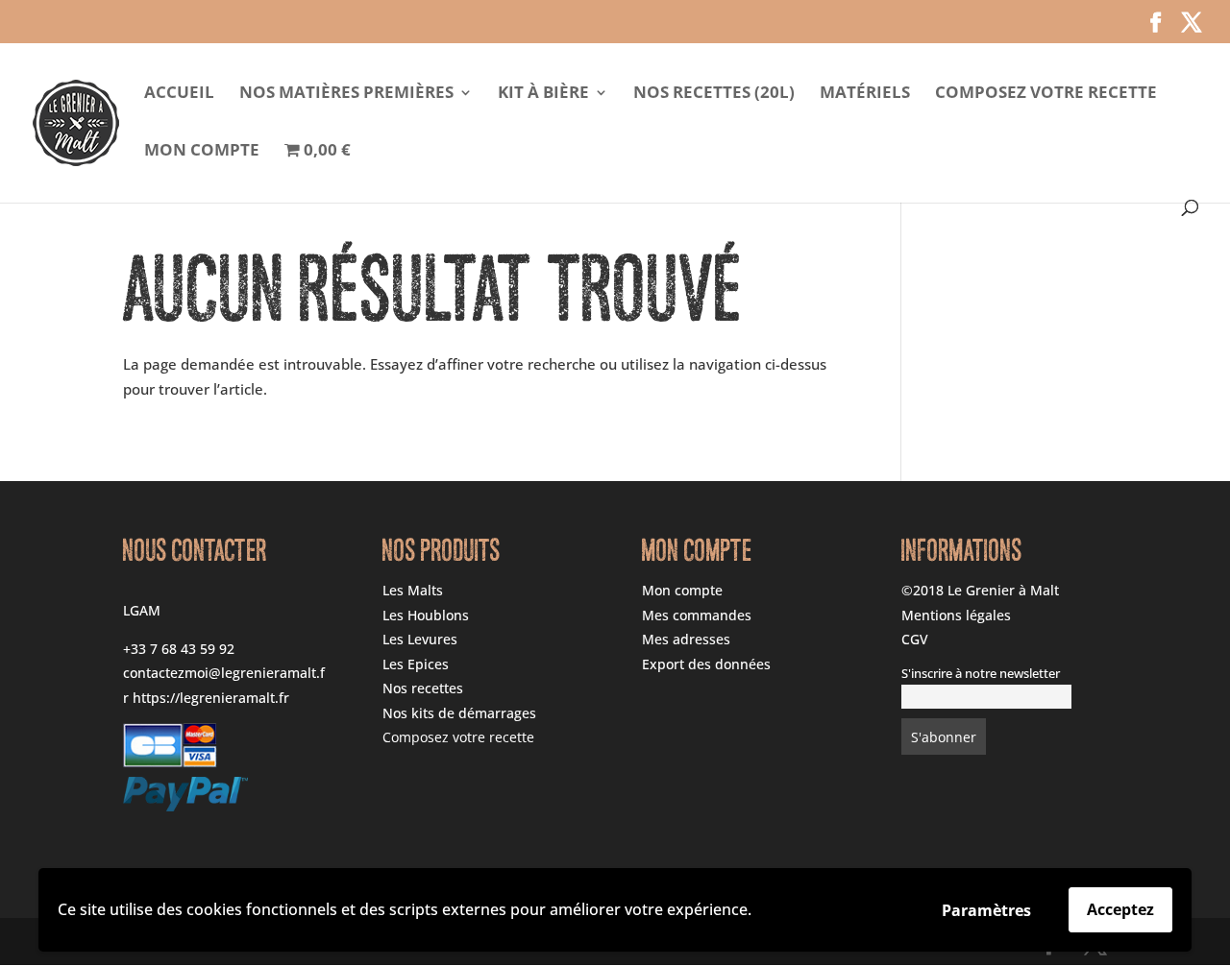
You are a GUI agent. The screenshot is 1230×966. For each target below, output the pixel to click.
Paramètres (986, 910)
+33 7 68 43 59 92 (178, 649)
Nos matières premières (346, 94)
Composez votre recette (1046, 94)
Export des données (706, 664)
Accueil (179, 94)
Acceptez (1120, 909)
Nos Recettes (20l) (714, 94)
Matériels (865, 94)
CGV (914, 639)
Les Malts (412, 590)
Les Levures (419, 639)
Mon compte (201, 151)
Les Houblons (425, 615)
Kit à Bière (543, 94)
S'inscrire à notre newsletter (980, 673)
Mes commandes (696, 615)
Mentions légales (956, 615)
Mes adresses (686, 639)
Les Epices (415, 664)
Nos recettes (422, 688)
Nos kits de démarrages (459, 713)
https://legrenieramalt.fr (211, 697)
